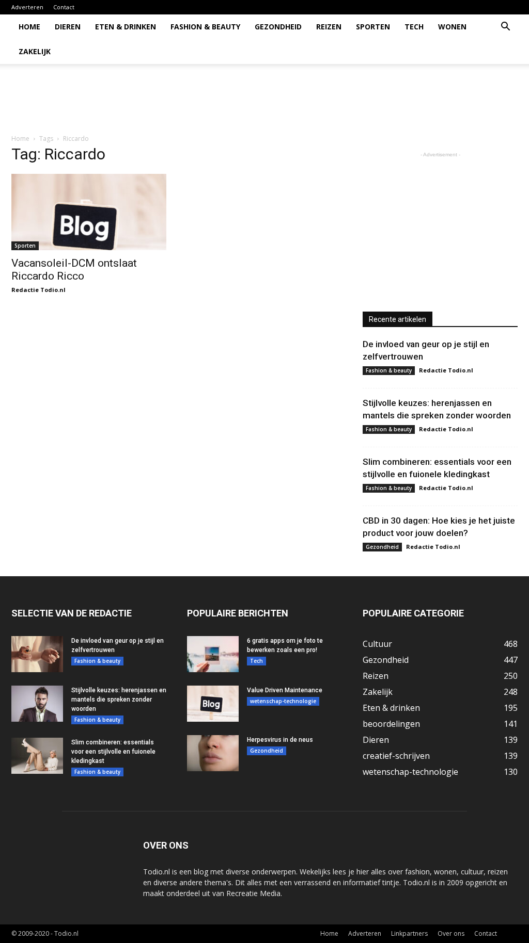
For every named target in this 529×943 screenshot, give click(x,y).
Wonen (452, 26)
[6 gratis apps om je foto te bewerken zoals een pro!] (213, 654)
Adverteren (27, 7)
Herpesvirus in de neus (280, 739)
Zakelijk (35, 51)
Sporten (373, 26)
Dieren (68, 26)
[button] (505, 27)
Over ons (451, 933)
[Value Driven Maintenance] (213, 704)
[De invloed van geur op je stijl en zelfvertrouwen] (37, 654)
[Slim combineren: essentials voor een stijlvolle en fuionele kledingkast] (37, 756)
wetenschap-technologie (283, 701)
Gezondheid (278, 26)
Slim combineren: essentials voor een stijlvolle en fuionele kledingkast (113, 752)
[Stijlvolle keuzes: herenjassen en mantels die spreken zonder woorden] (37, 704)
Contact (63, 7)
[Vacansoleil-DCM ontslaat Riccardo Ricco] (88, 212)
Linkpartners (409, 933)
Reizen (328, 26)
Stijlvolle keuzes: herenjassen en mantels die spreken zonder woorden (118, 699)
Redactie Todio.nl (38, 290)
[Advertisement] (329, 99)
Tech (414, 26)
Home (29, 26)
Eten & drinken (125, 26)
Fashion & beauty (205, 26)
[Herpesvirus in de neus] (213, 753)
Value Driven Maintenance (284, 690)
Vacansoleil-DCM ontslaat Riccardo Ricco (74, 269)
